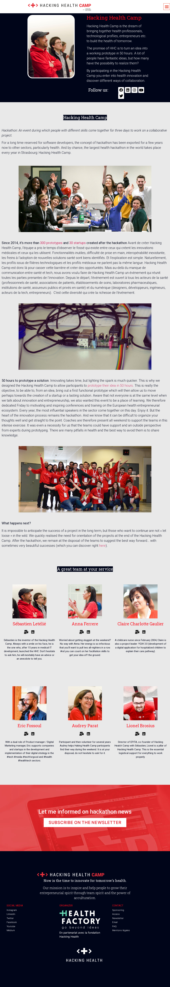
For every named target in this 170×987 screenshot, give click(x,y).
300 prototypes (51, 243)
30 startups (77, 243)
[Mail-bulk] (26, 632)
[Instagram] (134, 90)
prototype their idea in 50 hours (110, 386)
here (102, 546)
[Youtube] (141, 90)
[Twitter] (121, 96)
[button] (166, 6)
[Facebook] (121, 90)
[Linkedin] (128, 90)
